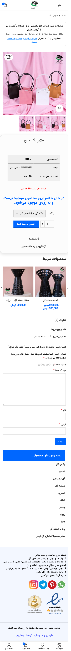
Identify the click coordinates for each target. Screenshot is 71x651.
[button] (62, 83)
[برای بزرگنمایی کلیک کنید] (59, 108)
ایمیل (62, 424)
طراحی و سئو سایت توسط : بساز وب (34, 635)
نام (63, 410)
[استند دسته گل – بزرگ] (18, 282)
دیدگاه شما (59, 370)
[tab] (60, 319)
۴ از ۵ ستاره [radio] (41, 364)
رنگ (52, 213)
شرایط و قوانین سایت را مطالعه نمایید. (22, 40)
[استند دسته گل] (50, 282)
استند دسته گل (50, 300)
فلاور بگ (53, 16)
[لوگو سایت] (34, 5)
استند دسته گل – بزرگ (18, 300)
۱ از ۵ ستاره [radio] (49, 364)
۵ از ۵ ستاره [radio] (39, 364)
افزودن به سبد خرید (26, 224)
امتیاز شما (60, 364)
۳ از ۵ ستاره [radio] (44, 364)
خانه (64, 16)
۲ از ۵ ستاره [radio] (46, 364)
